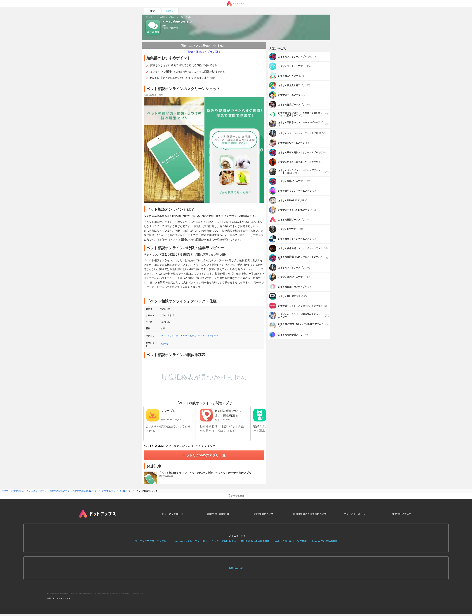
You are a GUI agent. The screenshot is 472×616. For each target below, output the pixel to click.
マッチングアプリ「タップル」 (152, 541)
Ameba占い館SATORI (324, 541)
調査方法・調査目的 (218, 514)
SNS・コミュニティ (170, 335)
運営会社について (401, 514)
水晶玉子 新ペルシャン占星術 (291, 541)
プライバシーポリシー (356, 514)
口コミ (170, 11)
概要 (152, 11)
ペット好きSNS (210, 335)
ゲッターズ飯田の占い (224, 541)
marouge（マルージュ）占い (190, 541)
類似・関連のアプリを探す (204, 51)
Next (261, 150)
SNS (185, 335)
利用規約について (264, 514)
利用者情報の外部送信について (310, 514)
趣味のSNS (195, 335)
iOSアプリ (165, 344)
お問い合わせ (236, 568)
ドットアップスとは (172, 514)
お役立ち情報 (237, 495)
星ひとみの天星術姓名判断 (255, 541)
